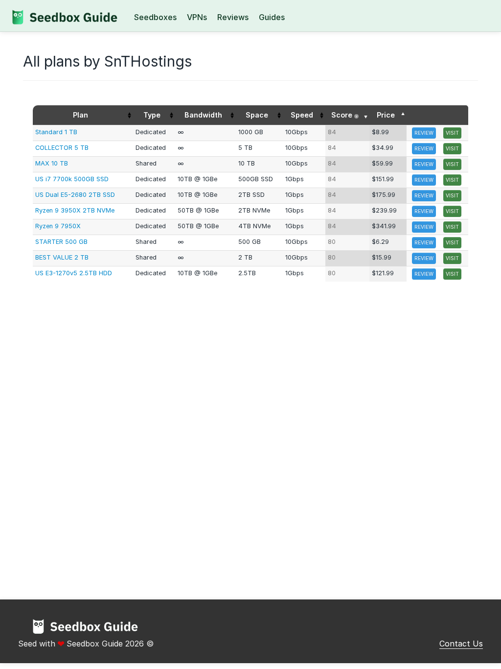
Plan (80, 115)
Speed (302, 115)
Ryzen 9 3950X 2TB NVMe (74, 210)
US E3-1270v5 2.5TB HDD (73, 273)
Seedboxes (155, 17)
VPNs (197, 17)
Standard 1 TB (56, 132)
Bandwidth (203, 115)
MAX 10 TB (51, 163)
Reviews (233, 17)
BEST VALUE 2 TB (62, 257)
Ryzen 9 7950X (58, 226)
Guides (272, 17)
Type (151, 115)
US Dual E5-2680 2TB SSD (75, 194)
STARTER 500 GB (61, 241)
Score (344, 115)
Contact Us (461, 643)
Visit (452, 133)
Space (257, 115)
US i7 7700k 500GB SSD (72, 179)
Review (423, 133)
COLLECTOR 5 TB (62, 147)
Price (386, 115)
